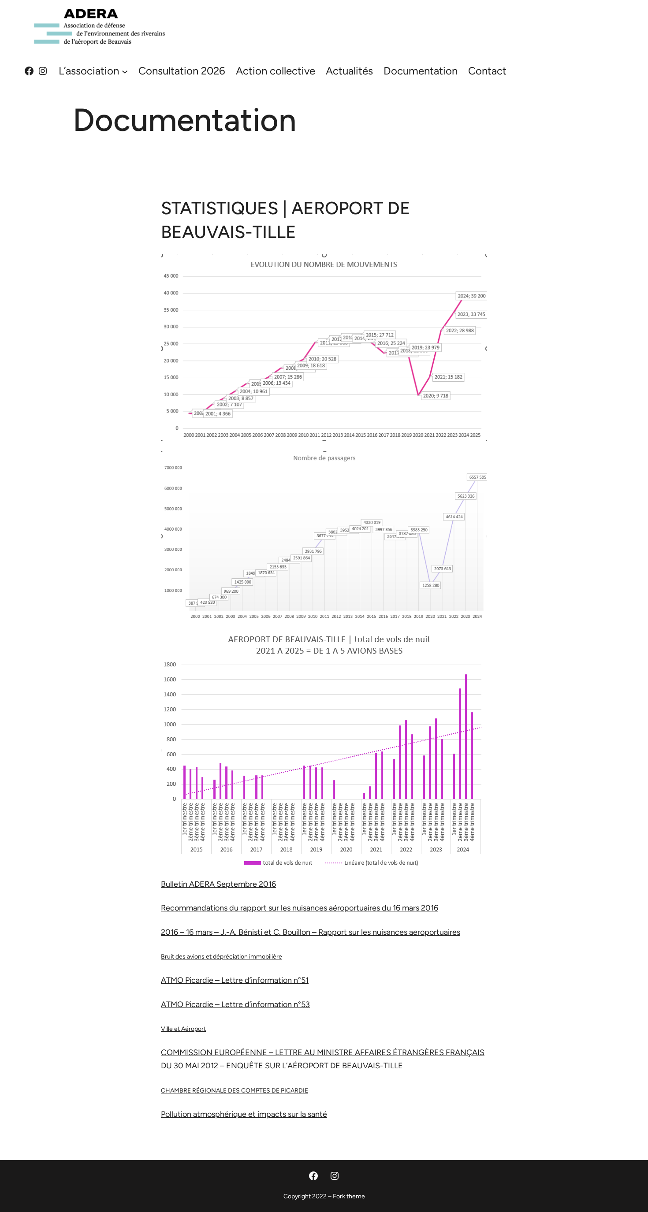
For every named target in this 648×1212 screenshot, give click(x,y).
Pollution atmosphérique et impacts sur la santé (244, 1114)
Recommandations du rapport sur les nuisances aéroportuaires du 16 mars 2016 (299, 908)
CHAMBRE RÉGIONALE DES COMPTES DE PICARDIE (234, 1090)
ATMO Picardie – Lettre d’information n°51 (235, 980)
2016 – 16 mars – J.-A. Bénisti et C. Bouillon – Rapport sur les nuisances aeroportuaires (310, 932)
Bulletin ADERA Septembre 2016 (218, 884)
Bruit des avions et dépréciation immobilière (221, 956)
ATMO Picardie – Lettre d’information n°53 (235, 1004)
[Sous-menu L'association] (125, 71)
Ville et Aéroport (183, 1029)
